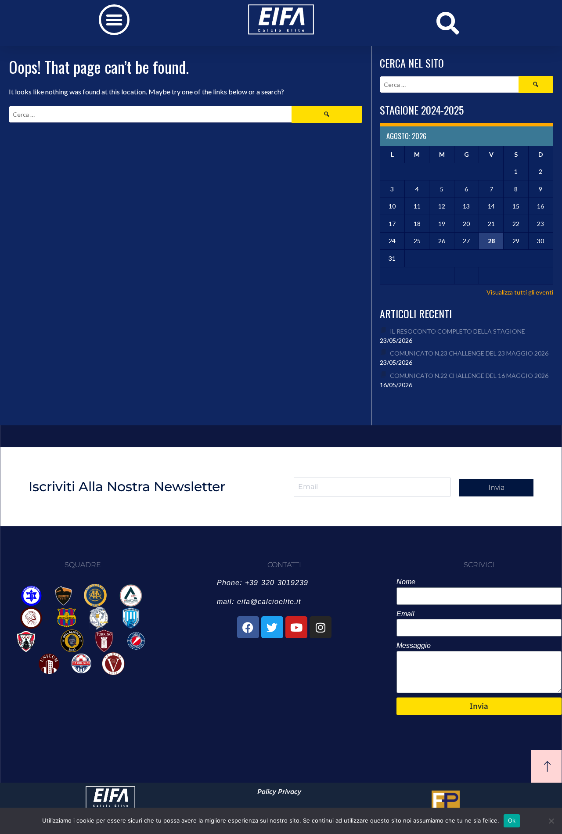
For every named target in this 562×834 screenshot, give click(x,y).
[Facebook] (248, 627)
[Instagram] (320, 627)
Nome (405, 582)
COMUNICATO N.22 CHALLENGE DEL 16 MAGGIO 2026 (469, 375)
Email (405, 614)
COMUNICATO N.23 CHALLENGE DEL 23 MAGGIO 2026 (469, 353)
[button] (114, 19)
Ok (512, 820)
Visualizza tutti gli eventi (519, 292)
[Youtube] (296, 627)
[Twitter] (272, 627)
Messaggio (413, 645)
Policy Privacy (279, 791)
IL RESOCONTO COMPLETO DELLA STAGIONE (457, 331)
